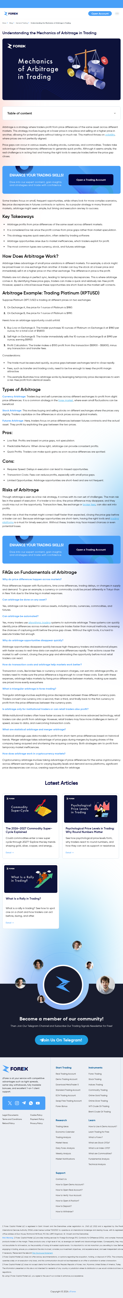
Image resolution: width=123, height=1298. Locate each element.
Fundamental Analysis (99, 1159)
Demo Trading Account (66, 1079)
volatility (110, 134)
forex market (65, 400)
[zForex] (11, 13)
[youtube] (38, 1103)
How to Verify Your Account (68, 1195)
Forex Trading (95, 1074)
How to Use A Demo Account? (102, 1126)
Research (61, 1120)
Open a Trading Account (91, 179)
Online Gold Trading (98, 1095)
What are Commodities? (100, 1153)
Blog (11, 23)
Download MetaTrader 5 (67, 1084)
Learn (92, 1120)
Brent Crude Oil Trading (100, 1111)
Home (4, 23)
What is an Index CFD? (99, 1148)
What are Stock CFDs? (99, 1142)
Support (60, 1173)
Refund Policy (8, 1123)
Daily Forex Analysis (65, 1148)
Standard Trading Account (68, 1090)
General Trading (22, 23)
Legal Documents (10, 1115)
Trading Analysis (63, 1137)
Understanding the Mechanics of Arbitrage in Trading (51, 23)
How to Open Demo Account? (69, 1184)
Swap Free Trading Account (69, 1101)
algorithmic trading (39, 622)
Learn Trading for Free (99, 1132)
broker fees (89, 504)
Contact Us (61, 1179)
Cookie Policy (36, 1115)
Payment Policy (37, 1119)
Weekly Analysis (63, 1153)
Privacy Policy (36, 1123)
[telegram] (24, 1103)
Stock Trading (95, 1079)
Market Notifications (65, 1159)
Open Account (100, 13)
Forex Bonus (61, 1106)
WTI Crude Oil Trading (99, 1106)
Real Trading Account (66, 1074)
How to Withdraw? (65, 1211)
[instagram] (17, 1103)
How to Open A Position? (67, 1201)
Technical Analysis (97, 1164)
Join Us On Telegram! (61, 1040)
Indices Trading (96, 1084)
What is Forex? (96, 1137)
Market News (62, 1142)
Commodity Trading (98, 1090)
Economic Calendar (65, 1132)
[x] (10, 1103)
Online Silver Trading (98, 1101)
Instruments (95, 1067)
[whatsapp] (31, 1103)
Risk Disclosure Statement (42, 1253)
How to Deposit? (64, 1206)
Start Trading (63, 1067)
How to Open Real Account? (69, 1190)
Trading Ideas (62, 1126)
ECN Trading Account (66, 1095)
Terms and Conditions (12, 1119)
